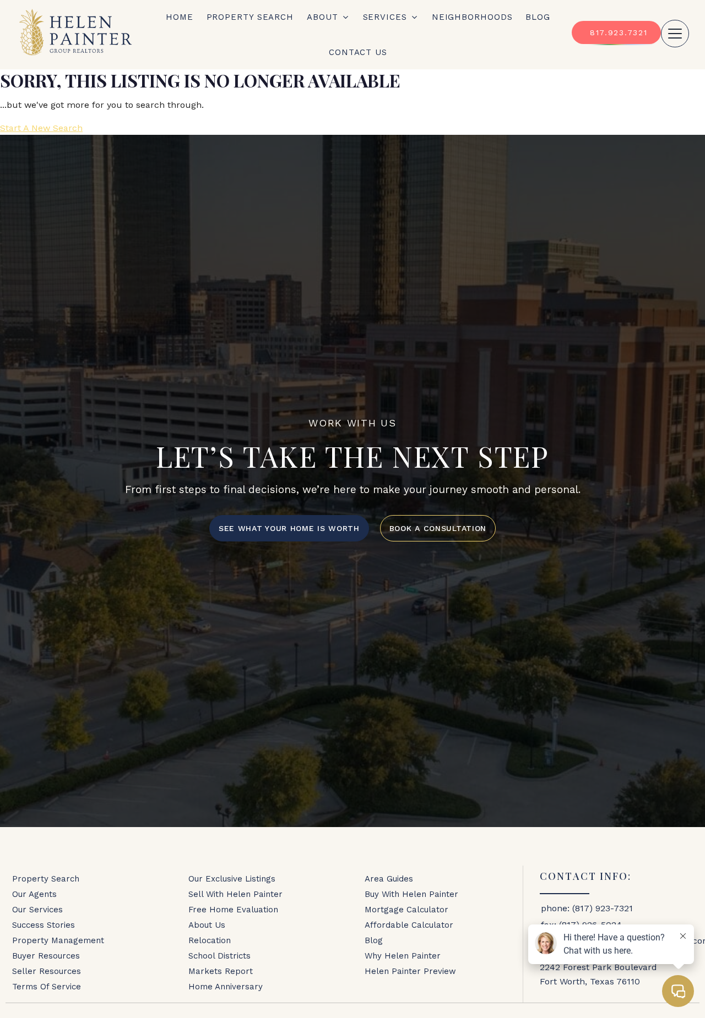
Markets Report (220, 971)
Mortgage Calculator (406, 910)
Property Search (250, 17)
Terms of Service (46, 987)
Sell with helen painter (235, 894)
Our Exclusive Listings (231, 879)
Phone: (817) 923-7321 (587, 908)
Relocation (209, 940)
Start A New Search (41, 128)
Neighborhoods (472, 17)
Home (179, 17)
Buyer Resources (46, 956)
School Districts (219, 956)
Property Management (58, 940)
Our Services (37, 910)
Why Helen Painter (403, 956)
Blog (537, 17)
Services (385, 17)
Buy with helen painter (411, 894)
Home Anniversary (225, 987)
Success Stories (43, 925)
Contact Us (358, 52)
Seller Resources (46, 971)
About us (206, 925)
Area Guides (389, 879)
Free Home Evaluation (233, 910)
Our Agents (34, 894)
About (322, 17)
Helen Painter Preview (410, 971)
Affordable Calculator (409, 925)
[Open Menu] (675, 33)
